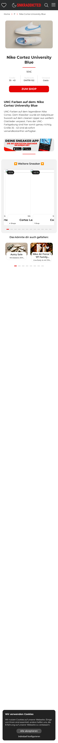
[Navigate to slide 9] (39, 229)
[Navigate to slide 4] (19, 229)
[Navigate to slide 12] (50, 229)
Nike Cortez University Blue (32, 14)
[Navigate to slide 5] (23, 229)
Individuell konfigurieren (29, 736)
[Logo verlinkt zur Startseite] (29, 5)
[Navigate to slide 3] (15, 229)
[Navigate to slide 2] (12, 229)
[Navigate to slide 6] (27, 229)
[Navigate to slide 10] (42, 229)
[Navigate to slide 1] (8, 229)
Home (7, 14)
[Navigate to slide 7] (31, 229)
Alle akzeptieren (29, 730)
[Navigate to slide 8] (35, 229)
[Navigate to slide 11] (46, 229)
